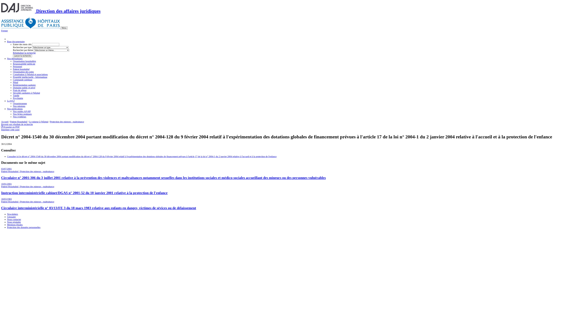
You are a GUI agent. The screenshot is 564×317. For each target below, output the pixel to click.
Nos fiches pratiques (22, 114)
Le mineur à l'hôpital (38, 121)
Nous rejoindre (14, 222)
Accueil (4, 121)
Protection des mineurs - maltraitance (67, 121)
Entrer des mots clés (22, 44)
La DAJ (11, 101)
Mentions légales (15, 225)
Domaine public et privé (24, 87)
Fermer (4, 30)
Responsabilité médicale (24, 64)
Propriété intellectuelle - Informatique (30, 77)
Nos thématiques (14, 58)
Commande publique (22, 80)
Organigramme (20, 103)
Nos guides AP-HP (22, 111)
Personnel (17, 66)
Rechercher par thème (23, 50)
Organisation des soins (23, 72)
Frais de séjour (19, 90)
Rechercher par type (22, 47)
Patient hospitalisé (21, 69)
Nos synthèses (19, 116)
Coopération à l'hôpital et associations (30, 74)
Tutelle (16, 95)
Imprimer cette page (10, 129)
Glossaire (11, 217)
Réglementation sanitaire (24, 85)
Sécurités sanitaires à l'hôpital (26, 93)
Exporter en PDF (11, 127)
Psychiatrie (18, 98)
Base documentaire (16, 41)
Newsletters (12, 214)
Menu (64, 28)
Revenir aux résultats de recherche (17, 124)
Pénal (15, 82)
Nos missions (19, 106)
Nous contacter (14, 219)
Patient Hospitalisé (18, 121)
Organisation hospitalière (24, 61)
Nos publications (15, 109)
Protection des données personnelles (23, 227)
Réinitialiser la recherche (24, 53)
